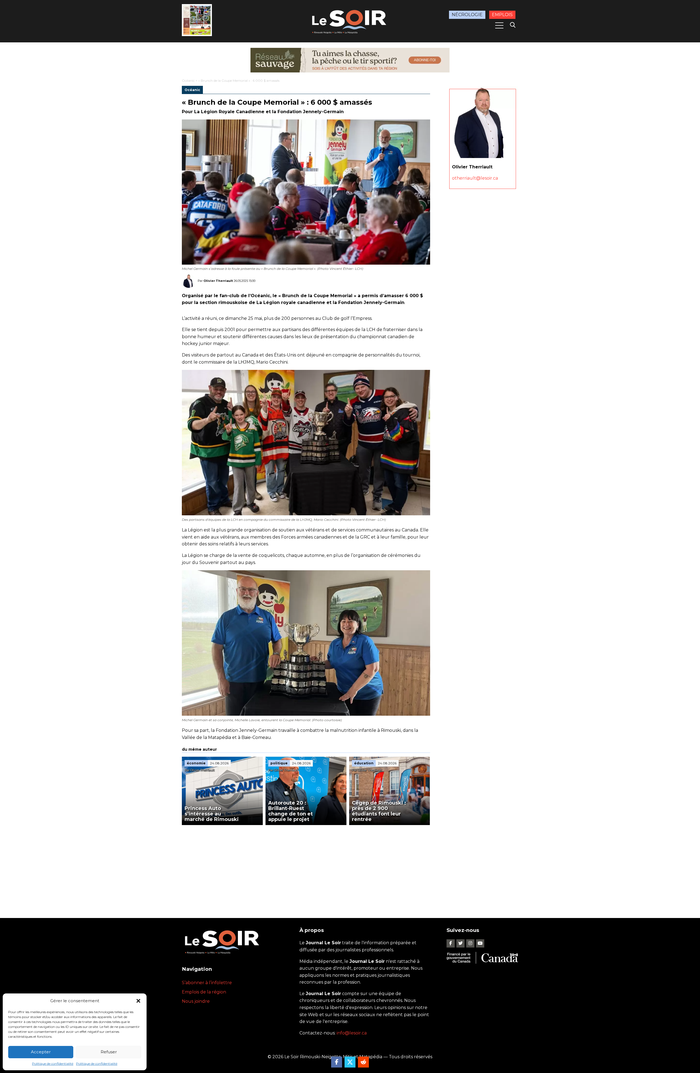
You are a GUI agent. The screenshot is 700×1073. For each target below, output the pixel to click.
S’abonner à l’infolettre (207, 982)
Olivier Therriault (218, 280)
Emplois (502, 14)
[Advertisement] (306, 866)
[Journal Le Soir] (350, 21)
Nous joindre (196, 1001)
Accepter (41, 1051)
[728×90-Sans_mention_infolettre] (350, 60)
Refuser (109, 1051)
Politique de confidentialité (52, 1064)
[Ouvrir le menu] (499, 25)
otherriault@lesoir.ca (475, 178)
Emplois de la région (204, 992)
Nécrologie (467, 14)
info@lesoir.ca (352, 1033)
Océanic (188, 80)
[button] (138, 1001)
